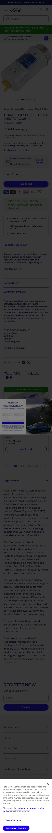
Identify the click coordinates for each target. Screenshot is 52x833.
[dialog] (26, 806)
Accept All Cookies (16, 828)
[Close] (48, 784)
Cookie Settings (13, 820)
